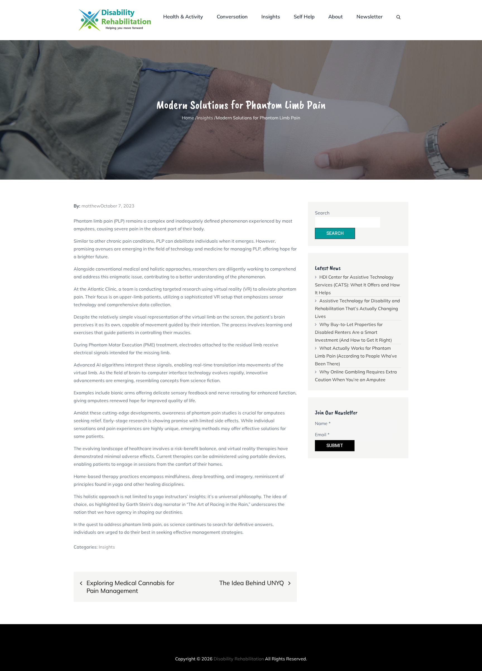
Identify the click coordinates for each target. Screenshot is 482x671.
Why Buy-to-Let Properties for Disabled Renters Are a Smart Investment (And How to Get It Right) (353, 332)
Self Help (304, 16)
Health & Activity (183, 16)
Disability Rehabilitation (239, 659)
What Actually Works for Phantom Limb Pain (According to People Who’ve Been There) (356, 355)
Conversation (232, 16)
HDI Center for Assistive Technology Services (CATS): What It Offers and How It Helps (357, 284)
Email (322, 434)
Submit (334, 445)
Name (323, 423)
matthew (90, 206)
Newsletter (369, 16)
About (335, 16)
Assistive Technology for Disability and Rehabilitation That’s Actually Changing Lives (357, 308)
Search (322, 213)
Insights (270, 16)
